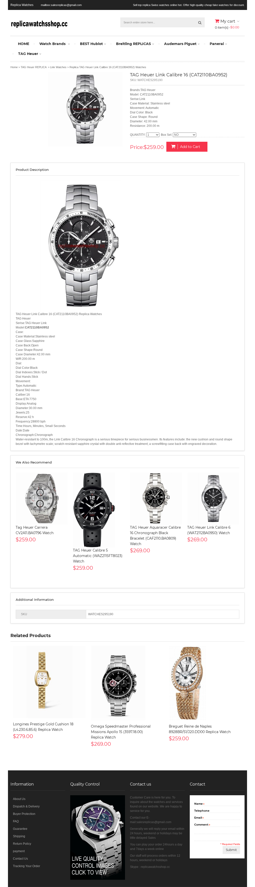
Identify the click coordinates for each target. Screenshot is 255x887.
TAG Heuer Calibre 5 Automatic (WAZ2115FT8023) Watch (98, 555)
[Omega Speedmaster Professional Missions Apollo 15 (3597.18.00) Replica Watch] (127, 683)
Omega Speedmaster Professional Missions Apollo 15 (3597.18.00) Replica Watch (121, 731)
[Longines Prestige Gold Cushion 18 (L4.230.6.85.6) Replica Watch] (49, 682)
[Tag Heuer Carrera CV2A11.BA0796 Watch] (42, 498)
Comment (201, 825)
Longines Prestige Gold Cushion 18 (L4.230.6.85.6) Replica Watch (43, 727)
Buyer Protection (24, 814)
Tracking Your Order (26, 866)
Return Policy (22, 843)
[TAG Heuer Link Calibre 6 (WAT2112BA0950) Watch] (213, 498)
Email (198, 818)
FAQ (16, 821)
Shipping (19, 836)
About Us (19, 799)
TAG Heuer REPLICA (33, 67)
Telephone (201, 810)
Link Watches (58, 67)
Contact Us (20, 858)
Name (198, 804)
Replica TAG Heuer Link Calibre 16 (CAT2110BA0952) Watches (107, 67)
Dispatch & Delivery (26, 806)
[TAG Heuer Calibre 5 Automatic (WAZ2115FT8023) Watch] (99, 510)
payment (19, 851)
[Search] (200, 22)
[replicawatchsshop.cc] (38, 23)
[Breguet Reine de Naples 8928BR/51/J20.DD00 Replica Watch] (205, 683)
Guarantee (20, 829)
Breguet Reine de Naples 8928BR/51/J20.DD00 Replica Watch (200, 729)
